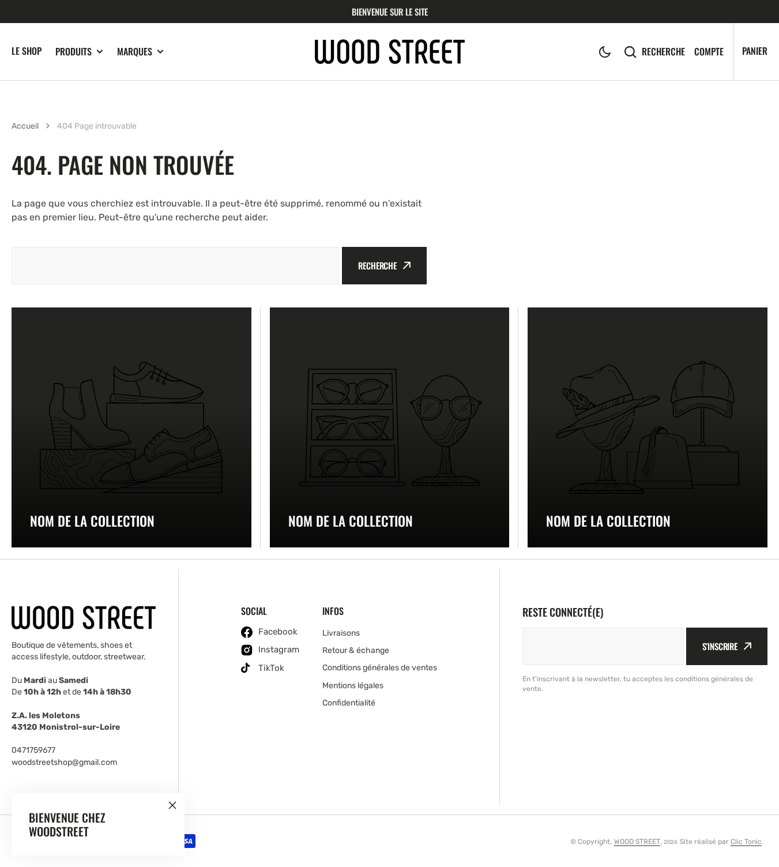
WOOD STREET (637, 842)
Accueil (25, 126)
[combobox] (175, 265)
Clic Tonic (746, 842)
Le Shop (27, 51)
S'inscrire (719, 646)
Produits (73, 51)
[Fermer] (172, 805)
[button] (605, 52)
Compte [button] (709, 51)
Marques (134, 51)
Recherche (663, 51)
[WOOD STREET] (390, 51)
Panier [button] (754, 51)
